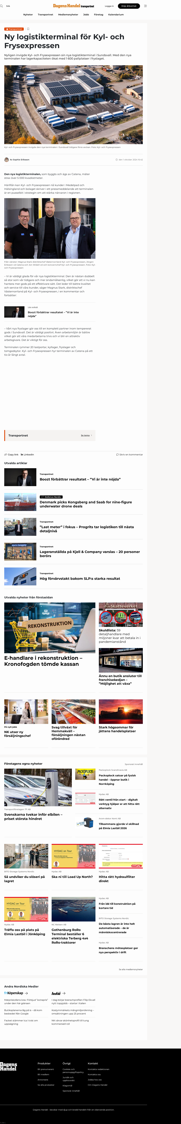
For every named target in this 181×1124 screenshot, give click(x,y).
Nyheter (28, 14)
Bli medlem (43, 1074)
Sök (8, 6)
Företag (98, 14)
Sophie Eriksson (21, 159)
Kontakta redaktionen (98, 1069)
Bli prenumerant (46, 1069)
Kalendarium (116, 14)
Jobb (86, 14)
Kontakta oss (94, 1074)
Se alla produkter (46, 1085)
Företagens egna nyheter (23, 763)
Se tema (85, 435)
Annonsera (43, 1079)
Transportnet (45, 14)
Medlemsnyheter (68, 14)
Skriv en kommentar (131, 454)
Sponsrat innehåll (71, 1091)
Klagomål (67, 1085)
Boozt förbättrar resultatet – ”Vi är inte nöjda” (53, 314)
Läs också (33, 307)
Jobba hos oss (95, 1079)
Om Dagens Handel (97, 1085)
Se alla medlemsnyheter (131, 969)
